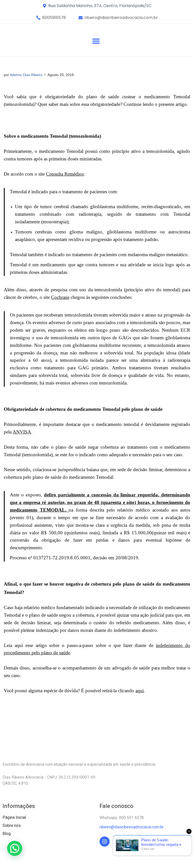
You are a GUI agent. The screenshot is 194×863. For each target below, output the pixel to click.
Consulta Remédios (65, 174)
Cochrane (60, 297)
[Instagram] (105, 841)
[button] (54, 18)
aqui (139, 690)
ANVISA (22, 432)
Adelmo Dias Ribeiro (26, 75)
